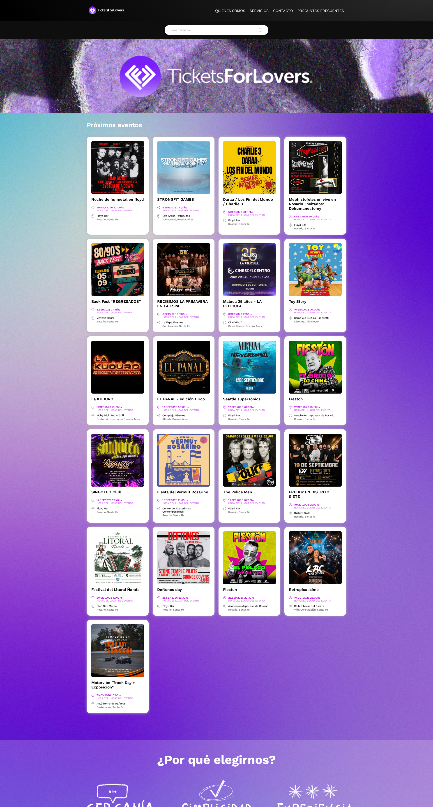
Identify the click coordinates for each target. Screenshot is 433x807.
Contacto (283, 11)
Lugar (92, 216)
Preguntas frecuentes (320, 11)
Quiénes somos (230, 11)
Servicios (259, 11)
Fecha (92, 208)
